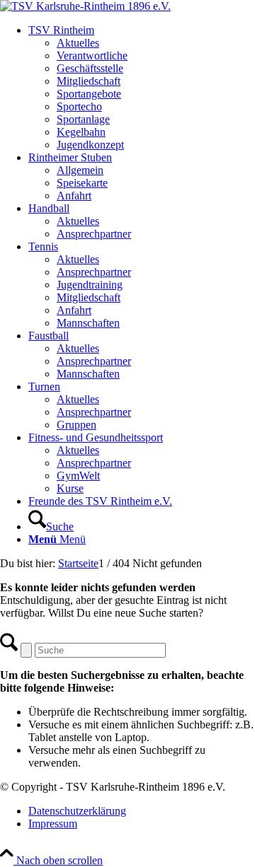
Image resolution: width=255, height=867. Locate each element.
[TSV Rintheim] (85, 6)
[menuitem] (141, 87)
